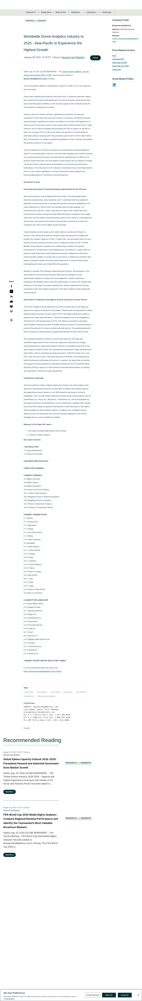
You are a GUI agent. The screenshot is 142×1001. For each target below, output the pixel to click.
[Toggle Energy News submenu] (53, 12)
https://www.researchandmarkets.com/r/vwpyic (43, 671)
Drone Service (68, 692)
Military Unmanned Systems (46, 696)
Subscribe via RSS (119, 63)
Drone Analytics (42, 692)
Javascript (116, 69)
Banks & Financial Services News (61, 12)
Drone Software (81, 692)
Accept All (124, 995)
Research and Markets (73, 57)
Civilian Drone (29, 692)
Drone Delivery (55, 692)
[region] (71, 995)
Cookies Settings (93, 995)
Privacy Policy (9, 999)
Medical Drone (29, 696)
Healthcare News (76, 12)
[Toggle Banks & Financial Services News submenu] (69, 12)
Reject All (109, 995)
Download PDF (118, 59)
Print (114, 56)
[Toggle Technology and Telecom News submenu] (115, 12)
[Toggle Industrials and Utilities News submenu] (100, 12)
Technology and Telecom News (107, 12)
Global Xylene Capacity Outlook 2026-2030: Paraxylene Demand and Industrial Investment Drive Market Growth (31, 763)
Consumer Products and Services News (31, 12)
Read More (10, 792)
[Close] (138, 995)
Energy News (46, 12)
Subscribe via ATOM (120, 66)
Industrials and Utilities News (92, 12)
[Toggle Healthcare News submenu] (84, 12)
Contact (27, 728)
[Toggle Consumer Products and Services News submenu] (39, 12)
